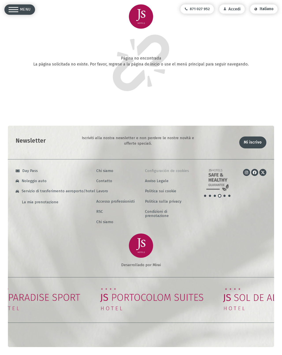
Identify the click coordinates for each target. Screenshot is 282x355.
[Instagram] (246, 172)
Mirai (157, 265)
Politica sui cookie (160, 191)
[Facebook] (254, 172)
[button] (205, 196)
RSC (99, 212)
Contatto (104, 181)
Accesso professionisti (115, 202)
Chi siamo (104, 171)
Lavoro (102, 191)
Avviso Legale (157, 181)
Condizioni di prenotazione (157, 214)
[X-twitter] (262, 172)
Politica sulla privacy (163, 202)
